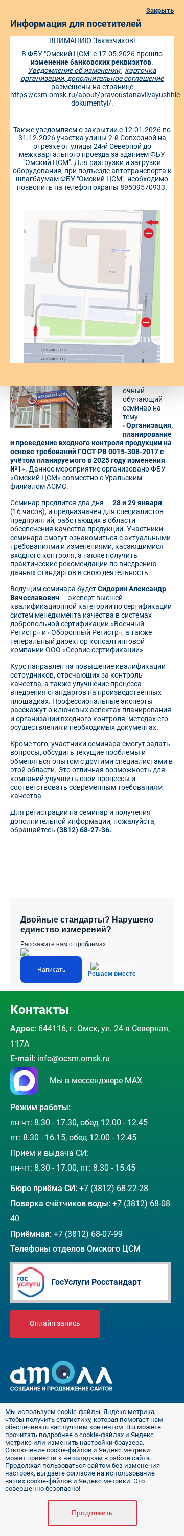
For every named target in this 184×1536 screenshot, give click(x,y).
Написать (51, 969)
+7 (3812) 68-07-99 (88, 1234)
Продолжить (92, 1513)
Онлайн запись (55, 1323)
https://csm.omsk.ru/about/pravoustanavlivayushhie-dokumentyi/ (96, 99)
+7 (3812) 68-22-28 (113, 1188)
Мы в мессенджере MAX (96, 1081)
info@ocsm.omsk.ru (73, 1058)
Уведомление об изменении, (75, 70)
